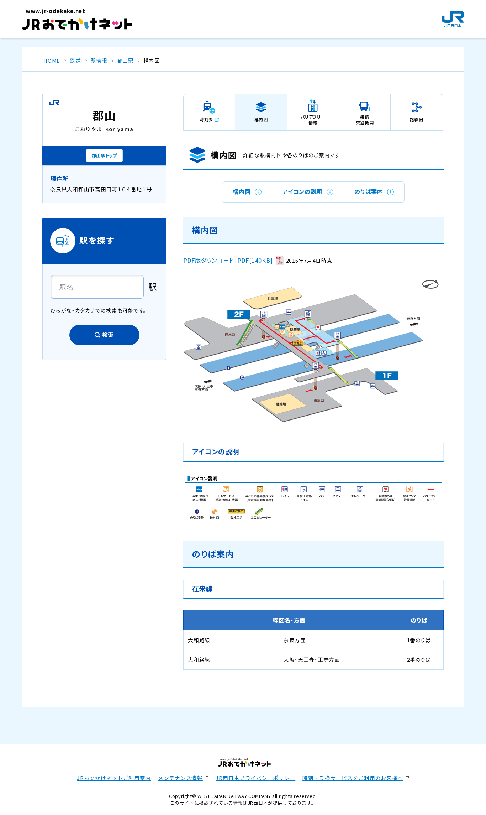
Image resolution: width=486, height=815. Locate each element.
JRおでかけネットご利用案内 (114, 778)
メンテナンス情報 (180, 778)
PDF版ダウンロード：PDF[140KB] (228, 260)
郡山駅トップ (104, 155)
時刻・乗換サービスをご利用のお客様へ (352, 778)
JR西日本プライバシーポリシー (255, 778)
